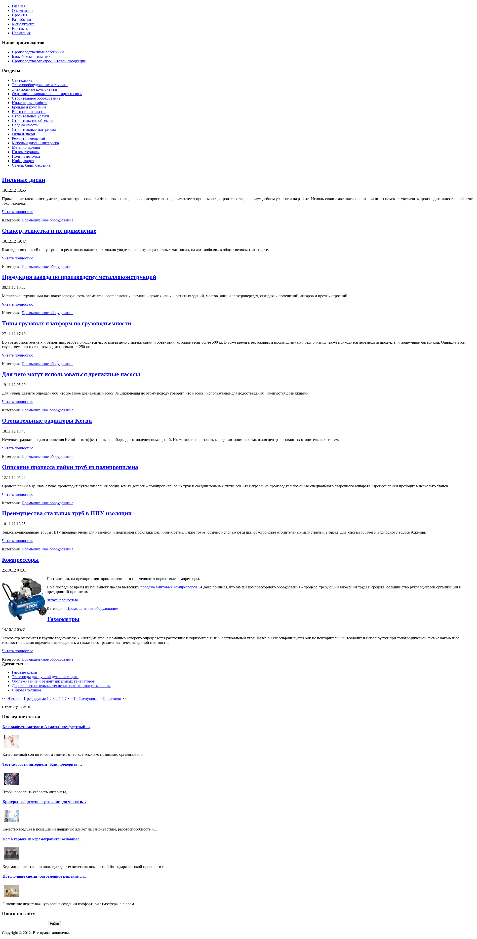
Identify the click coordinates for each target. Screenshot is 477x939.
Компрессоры (20, 559)
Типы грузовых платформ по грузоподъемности (66, 323)
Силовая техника (26, 690)
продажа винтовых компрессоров (168, 587)
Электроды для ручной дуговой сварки (45, 677)
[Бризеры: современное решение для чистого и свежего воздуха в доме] (11, 822)
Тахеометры (63, 619)
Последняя (112, 698)
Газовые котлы (24, 672)
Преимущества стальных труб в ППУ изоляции (67, 513)
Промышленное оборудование (47, 220)
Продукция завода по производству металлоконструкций (79, 277)
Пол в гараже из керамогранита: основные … (43, 839)
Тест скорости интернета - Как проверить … (42, 764)
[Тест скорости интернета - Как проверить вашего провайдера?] (11, 784)
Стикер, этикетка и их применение (49, 230)
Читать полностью (17, 212)
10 (76, 698)
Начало (13, 698)
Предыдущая (35, 698)
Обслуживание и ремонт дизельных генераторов (53, 681)
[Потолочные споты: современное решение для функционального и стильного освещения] (11, 896)
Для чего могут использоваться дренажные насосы (71, 374)
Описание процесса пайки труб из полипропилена (70, 467)
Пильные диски (23, 180)
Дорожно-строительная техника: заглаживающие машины (61, 686)
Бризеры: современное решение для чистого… (44, 801)
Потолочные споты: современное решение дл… (45, 876)
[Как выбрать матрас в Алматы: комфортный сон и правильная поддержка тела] (11, 747)
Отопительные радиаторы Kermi (47, 420)
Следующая (88, 698)
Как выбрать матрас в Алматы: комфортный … (46, 727)
